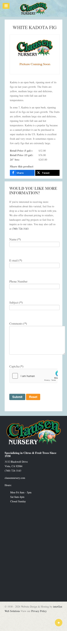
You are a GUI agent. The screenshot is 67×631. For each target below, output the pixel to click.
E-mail (15, 260)
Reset (33, 397)
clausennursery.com (15, 478)
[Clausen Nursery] (33, 8)
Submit (17, 397)
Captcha (16, 366)
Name (15, 239)
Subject (16, 302)
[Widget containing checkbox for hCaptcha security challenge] (33, 376)
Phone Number (18, 281)
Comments (18, 323)
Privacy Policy (39, 611)
